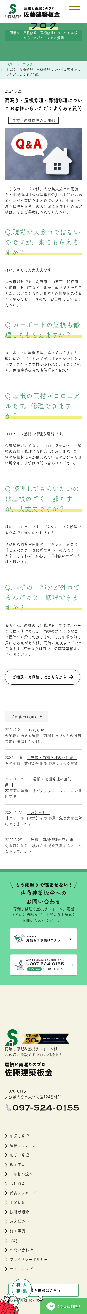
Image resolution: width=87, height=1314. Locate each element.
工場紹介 (17, 1202)
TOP (9, 64)
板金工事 (17, 1164)
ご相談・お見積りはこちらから (39, 677)
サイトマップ (21, 1269)
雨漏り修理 (19, 1136)
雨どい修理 (19, 1155)
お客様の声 (19, 1221)
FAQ (13, 1240)
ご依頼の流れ (21, 1174)
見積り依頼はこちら (43, 1290)
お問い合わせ (21, 1250)
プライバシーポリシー (29, 1259)
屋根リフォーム (23, 1146)
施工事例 (17, 1231)
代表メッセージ (23, 1193)
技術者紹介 (19, 1212)
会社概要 (17, 1183)
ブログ (28, 64)
